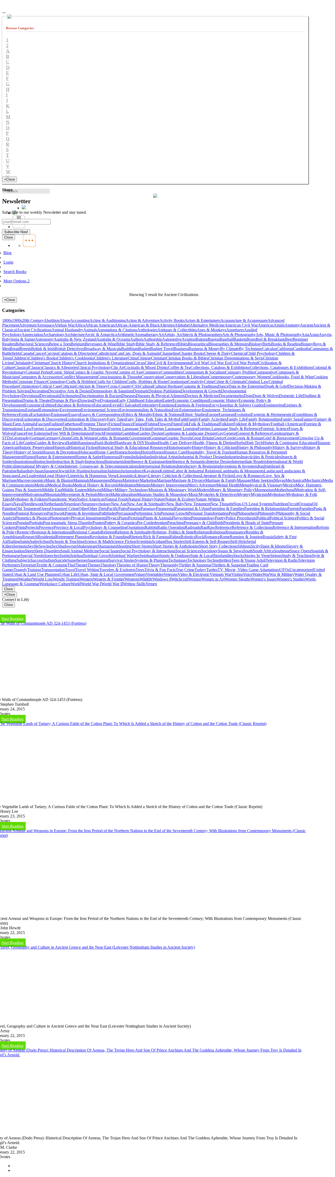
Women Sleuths (237, 579)
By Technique (250, 348)
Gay (220, 433)
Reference (223, 527)
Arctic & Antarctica (101, 334)
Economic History (223, 400)
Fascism (42, 424)
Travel (70, 569)
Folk (185, 424)
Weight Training (66, 579)
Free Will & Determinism (71, 433)
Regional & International (51, 532)
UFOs (284, 569)
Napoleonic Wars (62, 499)
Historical (61, 447)
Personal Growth (174, 513)
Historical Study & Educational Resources (132, 447)
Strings (276, 555)
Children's (20, 358)
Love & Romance (248, 475)
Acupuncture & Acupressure (243, 320)
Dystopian (108, 400)
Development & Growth (201, 391)
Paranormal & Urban (192, 508)
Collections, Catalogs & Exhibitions (220, 367)
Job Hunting (80, 471)
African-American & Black (137, 325)
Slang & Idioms (273, 546)
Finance (126, 424)
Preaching (175, 522)
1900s (17, 320)
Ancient (306, 325)
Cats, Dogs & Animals (141, 353)
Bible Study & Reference (156, 344)
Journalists (98, 471)
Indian (145, 457)
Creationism (178, 381)
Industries (233, 457)
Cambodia (301, 348)
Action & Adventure (142, 320)
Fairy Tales (116, 419)
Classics (35, 367)
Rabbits (151, 527)
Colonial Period (39, 372)
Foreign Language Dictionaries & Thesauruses (69, 428)
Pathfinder (107, 513)
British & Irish (43, 348)
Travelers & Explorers (117, 569)
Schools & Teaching (67, 541)
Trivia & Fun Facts (160, 569)
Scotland (159, 541)
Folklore (226, 424)
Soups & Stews (230, 551)
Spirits (64, 555)
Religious (217, 532)
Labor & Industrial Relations (196, 471)
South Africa (263, 551)
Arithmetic (126, 334)
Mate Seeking (262, 480)
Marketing (148, 480)
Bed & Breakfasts (270, 339)
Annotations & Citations (117, 330)
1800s (7, 320)
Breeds (25, 348)
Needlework (33, 504)
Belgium (78, 344)
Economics (33, 405)
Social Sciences (188, 551)
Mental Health (228, 485)
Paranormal (165, 508)
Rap (203, 527)
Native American (91, 499)
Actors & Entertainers (202, 320)
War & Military (281, 574)
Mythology (277, 494)
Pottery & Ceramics (120, 522)
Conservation (152, 377)
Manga (116, 480)
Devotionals (50, 395)
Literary (141, 475)
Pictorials (135, 518)
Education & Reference (74, 405)
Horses (158, 452)
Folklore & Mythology (252, 424)
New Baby (175, 504)
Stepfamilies (223, 555)
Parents (293, 508)
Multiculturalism (123, 494)
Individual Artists (164, 457)
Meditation (127, 485)
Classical (21, 367)
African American (100, 325)
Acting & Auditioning (108, 320)
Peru (232, 513)
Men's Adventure (202, 485)
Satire (34, 541)
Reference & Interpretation (294, 527)
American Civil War (241, 325)
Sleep (29, 551)
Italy (30, 471)
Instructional (95, 461)
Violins (237, 574)
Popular (22, 522)
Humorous (110, 457)
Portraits (36, 522)
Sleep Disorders (47, 551)
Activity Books (172, 320)
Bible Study (126, 344)
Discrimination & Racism (100, 395)
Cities (149, 363)
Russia (268, 537)
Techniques (177, 560)
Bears (251, 339)
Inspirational (24, 461)
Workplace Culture (55, 584)
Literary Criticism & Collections (174, 475)
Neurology (72, 504)
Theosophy (169, 565)
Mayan (280, 480)
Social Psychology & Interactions (147, 551)
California (285, 348)
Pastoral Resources (31, 513)
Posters (98, 522)
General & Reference (254, 433)
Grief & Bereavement (280, 438)
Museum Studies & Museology (162, 494)
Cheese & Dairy (217, 353)
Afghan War (64, 325)
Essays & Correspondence (101, 414)
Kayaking (151, 471)
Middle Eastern (74, 490)
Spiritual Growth (97, 555)
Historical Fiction (83, 447)
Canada (27, 353)
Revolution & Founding (109, 537)
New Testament (197, 504)
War (266, 574)
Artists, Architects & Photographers (193, 334)
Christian (158, 358)
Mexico (289, 485)
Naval (18, 504)
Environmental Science (100, 410)
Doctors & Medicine (202, 395)
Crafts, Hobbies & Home (147, 381)
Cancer (39, 353)
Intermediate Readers (249, 461)
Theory (154, 565)
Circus (139, 363)
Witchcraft (179, 579)
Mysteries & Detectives (218, 494)
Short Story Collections (218, 546)
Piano (123, 518)
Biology (255, 344)
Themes (93, 565)
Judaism (114, 471)
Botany (307, 344)
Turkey (200, 569)
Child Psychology (261, 353)
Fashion (55, 424)
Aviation (189, 339)
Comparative (265, 372)
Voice (248, 574)
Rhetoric (136, 537)
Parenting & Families (226, 508)
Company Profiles (240, 372)
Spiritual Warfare (125, 555)
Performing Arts (147, 513)
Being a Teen (60, 344)
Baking (202, 339)
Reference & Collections (252, 527)
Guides (29, 442)
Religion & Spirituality (133, 532)
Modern (203, 490)
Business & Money (204, 348)
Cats (119, 353)
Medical (41, 485)
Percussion (125, 513)
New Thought (221, 504)
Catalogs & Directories (77, 353)
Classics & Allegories (60, 367)
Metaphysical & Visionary (261, 485)
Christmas (40, 363)
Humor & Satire (88, 457)
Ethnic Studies (194, 414)
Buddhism (129, 348)
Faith (183, 419)
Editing (49, 405)
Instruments (114, 461)
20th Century (33, 320)
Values (140, 574)
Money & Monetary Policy (232, 490)
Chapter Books (191, 353)
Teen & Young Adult (248, 560)
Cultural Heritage (167, 386)
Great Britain (202, 438)
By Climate (229, 348)
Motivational (34, 494)
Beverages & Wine (100, 344)
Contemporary (220, 377)
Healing (151, 442)
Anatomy (292, 325)
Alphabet (182, 325)
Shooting (123, 546)
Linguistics (126, 475)
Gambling (129, 433)
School (45, 541)
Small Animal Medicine (79, 551)
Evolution (242, 414)
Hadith (71, 442)
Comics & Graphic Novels (95, 372)
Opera (45, 508)
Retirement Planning (73, 537)
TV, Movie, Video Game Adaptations (248, 569)
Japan (39, 471)
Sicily (255, 546)
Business (181, 348)
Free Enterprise (38, 433)
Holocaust (87, 452)
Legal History (56, 475)
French (98, 433)
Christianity (22, 363)
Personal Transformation (208, 513)
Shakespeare (87, 546)
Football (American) (287, 424)
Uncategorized (301, 569)
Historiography (179, 447)
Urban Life (68, 574)
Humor (29, 457)
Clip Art (117, 367)
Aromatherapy (146, 334)
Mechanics (313, 480)
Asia (305, 334)
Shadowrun (67, 546)
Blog (7, 253)
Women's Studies (291, 579)
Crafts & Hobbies (80, 381)
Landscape (273, 471)
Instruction (43, 461)
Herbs (240, 442)
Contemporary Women (251, 377)
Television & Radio (282, 560)
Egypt (115, 405)
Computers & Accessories (40, 377)
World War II (112, 584)
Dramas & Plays (64, 400)
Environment (70, 410)
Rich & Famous (156, 537)
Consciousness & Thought (119, 377)
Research (29, 537)
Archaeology (53, 334)
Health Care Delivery (175, 442)
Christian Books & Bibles (187, 358)
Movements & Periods (79, 494)
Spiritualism (149, 555)
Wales (258, 574)
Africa (80, 325)
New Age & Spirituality (146, 504)
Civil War (200, 363)
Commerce (152, 372)
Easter (167, 400)
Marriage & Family (221, 480)
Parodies (306, 508)
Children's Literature (111, 358)
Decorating (39, 391)
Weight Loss (42, 579)
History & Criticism (220, 447)
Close (8, 589)
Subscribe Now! (16, 232)
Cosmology (56, 381)
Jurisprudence (132, 471)
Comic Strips (62, 372)
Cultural (146, 386)
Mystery (244, 494)
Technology (197, 560)
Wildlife (146, 579)
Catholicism (106, 353)
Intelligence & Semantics (186, 461)
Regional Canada (86, 532)
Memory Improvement (169, 485)
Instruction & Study (68, 461)
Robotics (188, 537)
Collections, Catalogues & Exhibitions (281, 367)
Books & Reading (286, 344)
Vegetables (155, 574)
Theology (108, 565)
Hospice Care (175, 452)
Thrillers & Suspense (229, 565)
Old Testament (28, 508)
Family (193, 419)
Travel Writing (87, 569)
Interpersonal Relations (158, 466)
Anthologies (147, 330)
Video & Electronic (194, 574)
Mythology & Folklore (29, 499)
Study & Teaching (297, 555)
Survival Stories (122, 560)
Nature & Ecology (180, 499)
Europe (212, 414)
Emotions (167, 405)
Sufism (49, 560)
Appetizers (235, 330)
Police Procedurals (241, 518)
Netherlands (54, 504)
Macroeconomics (31, 480)
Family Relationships (263, 419)
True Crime (185, 569)
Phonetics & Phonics (32, 518)
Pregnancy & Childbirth (203, 522)
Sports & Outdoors (174, 555)
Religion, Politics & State (173, 532)
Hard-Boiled (105, 442)
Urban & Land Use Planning (35, 574)
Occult (293, 504)
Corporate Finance (31, 381)
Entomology (49, 410)
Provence (46, 527)
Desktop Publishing (164, 391)
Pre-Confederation (152, 522)
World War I (91, 584)
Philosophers (247, 513)
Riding (175, 537)
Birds (266, 344)
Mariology (131, 480)
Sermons (20, 546)
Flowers (164, 424)
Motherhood (285, 490)
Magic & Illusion (59, 480)
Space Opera (300, 551)
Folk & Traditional (204, 424)
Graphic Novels (179, 438)
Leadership (35, 475)
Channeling (169, 353)
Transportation (53, 569)
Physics (112, 518)
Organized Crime (64, 508)
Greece (219, 438)
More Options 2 (16, 281)
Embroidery (149, 405)
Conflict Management (79, 377)
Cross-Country (120, 386)
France (20, 433)
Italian (22, 471)
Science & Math (97, 541)
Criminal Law (257, 381)
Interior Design (219, 461)
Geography (21, 438)
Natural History (141, 499)
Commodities (172, 372)
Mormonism (264, 490)
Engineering (274, 405)
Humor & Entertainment (55, 457)
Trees (140, 569)
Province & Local (68, 527)
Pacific (112, 508)
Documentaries (231, 395)
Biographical (198, 344)
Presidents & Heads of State (246, 522)
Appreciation (32, 334)
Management (100, 480)
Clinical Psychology (94, 367)
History (198, 447)
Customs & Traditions (200, 386)
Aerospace (45, 325)
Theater (81, 565)
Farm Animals (24, 424)
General (230, 433)
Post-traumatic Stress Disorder (68, 522)
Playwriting (181, 518)
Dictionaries (70, 395)
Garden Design (150, 433)
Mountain (53, 494)
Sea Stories (175, 541)
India (135, 457)
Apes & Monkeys (211, 330)
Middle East (52, 490)
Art (161, 334)
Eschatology (41, 414)
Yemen (151, 584)
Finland (139, 424)
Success (36, 560)
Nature (159, 499)
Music (193, 494)
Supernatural (98, 560)
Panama (134, 508)
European (226, 414)
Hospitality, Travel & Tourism (210, 452)
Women (194, 579)
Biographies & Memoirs (229, 344)
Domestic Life (291, 395)
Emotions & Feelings (192, 405)
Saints (25, 541)
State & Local (201, 555)
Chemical (239, 353)
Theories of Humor (132, 565)
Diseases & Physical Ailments (160, 395)
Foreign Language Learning (174, 428)
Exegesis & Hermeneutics (272, 414)
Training (34, 569)
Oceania (305, 504)
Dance (223, 386)
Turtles (211, 569)
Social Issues (109, 551)
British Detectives (69, 348)
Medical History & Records (95, 485)
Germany (51, 438)
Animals (90, 330)
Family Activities (213, 419)
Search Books (14, 271)
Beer (289, 339)
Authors (136, 339)
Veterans (171, 574)
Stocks (238, 555)
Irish (267, 466)
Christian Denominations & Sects (235, 358)
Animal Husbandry (67, 330)
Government (139, 438)
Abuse (64, 320)
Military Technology (131, 490)
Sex (54, 546)
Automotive (172, 339)
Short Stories (142, 546)
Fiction (114, 424)
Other (83, 508)
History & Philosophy (255, 447)
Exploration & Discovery (86, 419)
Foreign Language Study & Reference (229, 428)
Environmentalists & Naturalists (145, 410)
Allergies (167, 325)
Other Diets (97, 508)
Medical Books (60, 485)
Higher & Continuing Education (289, 442)
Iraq (261, 466)
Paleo (122, 508)
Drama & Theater (36, 400)
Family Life (236, 419)
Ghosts (65, 438)
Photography (60, 518)
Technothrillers (219, 560)
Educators (101, 405)
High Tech (254, 442)
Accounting (80, 320)
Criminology (29, 386)
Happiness (86, 442)
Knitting (166, 471)
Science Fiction (123, 541)
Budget (144, 348)
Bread (15, 348)
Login (8, 262)
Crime (209, 381)
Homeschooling (128, 452)
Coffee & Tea (179, 367)
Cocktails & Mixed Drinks (146, 367)
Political (263, 518)
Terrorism (28, 565)
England (32, 410)
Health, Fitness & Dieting (214, 442)
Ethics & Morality (138, 414)
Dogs (248, 395)
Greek (230, 438)
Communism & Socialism (204, 372)
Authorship (152, 339)
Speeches (51, 555)
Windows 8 (162, 579)
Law (22, 475)
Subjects (23, 560)
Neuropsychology (96, 504)
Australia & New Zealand (75, 339)
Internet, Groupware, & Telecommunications (102, 466)
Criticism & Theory (92, 386)
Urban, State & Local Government (106, 574)
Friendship (112, 433)
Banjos (213, 339)
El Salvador (129, 405)
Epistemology (190, 410)
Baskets (239, 339)
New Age (119, 504)
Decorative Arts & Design (69, 391)
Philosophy (267, 513)
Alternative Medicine (207, 325)
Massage (244, 480)
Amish (278, 325)
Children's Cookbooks (75, 358)
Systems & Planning (151, 560)
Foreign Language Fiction (129, 428)
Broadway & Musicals (102, 348)
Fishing (152, 424)
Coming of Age (130, 372)
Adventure (28, 325)
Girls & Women (84, 438)
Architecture (74, 334)
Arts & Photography (239, 334)
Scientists (144, 541)
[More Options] (29, 247)
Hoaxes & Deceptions (60, 452)
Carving (51, 353)
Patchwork (56, 513)
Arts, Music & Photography (279, 334)
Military (108, 490)
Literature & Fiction (217, 475)
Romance (212, 537)
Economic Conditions (190, 400)
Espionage (59, 414)
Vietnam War (220, 574)
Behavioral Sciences (32, 344)
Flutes (176, 424)
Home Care (105, 452)
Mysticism (259, 494)
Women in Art (213, 579)
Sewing (45, 546)
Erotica (25, 414)
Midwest (94, 490)
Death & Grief (276, 386)
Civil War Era (219, 363)
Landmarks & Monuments (242, 471)
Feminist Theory (94, 424)
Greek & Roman (249, 438)
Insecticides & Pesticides (261, 457)
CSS (136, 386)
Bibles (182, 344)
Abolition (51, 320)
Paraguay (148, 508)
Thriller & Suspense (195, 565)
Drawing (85, 400)
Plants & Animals (157, 518)
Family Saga (291, 419)
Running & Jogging (246, 537)
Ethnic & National (168, 414)
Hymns (125, 457)
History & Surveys (288, 447)
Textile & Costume (51, 565)
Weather (25, 579)
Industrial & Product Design (201, 457)
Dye (96, 400)
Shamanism (106, 546)
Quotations (136, 527)
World (76, 584)
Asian (314, 334)
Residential (46, 537)
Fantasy (308, 419)
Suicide (61, 560)
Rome (225, 537)
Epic (175, 410)
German (37, 438)
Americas (265, 325)
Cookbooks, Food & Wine (292, 377)
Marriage (164, 480)
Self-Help (239, 541)
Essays (74, 414)
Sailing (14, 541)
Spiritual (77, 555)
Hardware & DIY (130, 442)
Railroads (192, 527)
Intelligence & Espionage (145, 461)
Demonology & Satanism (112, 391)
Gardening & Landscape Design (189, 433)
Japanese (51, 471)
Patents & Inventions (82, 513)
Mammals (81, 480)
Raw (211, 527)
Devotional (30, 395)
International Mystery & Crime (39, 466)
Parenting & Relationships (265, 508)
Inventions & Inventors (239, 466)
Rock (199, 537)
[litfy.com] (155, 196)
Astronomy (44, 339)
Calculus (269, 348)
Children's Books (43, 358)
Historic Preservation (35, 447)
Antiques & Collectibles (177, 330)
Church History (61, 363)
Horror (146, 452)
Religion (108, 532)
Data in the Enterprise (246, 386)
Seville (33, 546)
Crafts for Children (110, 381)
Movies (104, 494)
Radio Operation (171, 527)
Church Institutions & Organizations (104, 363)
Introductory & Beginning (198, 466)
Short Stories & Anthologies (176, 546)
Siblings (244, 546)
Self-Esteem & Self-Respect (208, 541)
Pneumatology (203, 518)
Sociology (209, 551)
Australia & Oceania (113, 339)
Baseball (226, 339)
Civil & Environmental (173, 363)
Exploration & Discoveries (43, 419)
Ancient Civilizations (34, 330)
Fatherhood (71, 424)
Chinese (144, 358)
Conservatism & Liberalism (185, 377)
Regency (24, 532)
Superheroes (77, 560)
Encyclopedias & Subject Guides (236, 405)
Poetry (220, 518)
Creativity (196, 381)
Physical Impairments (88, 518)
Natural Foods (116, 499)
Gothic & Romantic (113, 438)
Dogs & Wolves (266, 395)
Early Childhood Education (139, 400)
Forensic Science (275, 428)
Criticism (68, 386)
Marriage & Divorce (188, 480)
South (248, 551)
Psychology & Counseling (105, 527)
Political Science (283, 518)
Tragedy (20, 569)
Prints (20, 527)
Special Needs (32, 555)
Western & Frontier (109, 579)
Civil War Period (244, 363)
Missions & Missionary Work (172, 490)
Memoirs (143, 485)
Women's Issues (263, 579)
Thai (71, 565)
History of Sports (28, 452)
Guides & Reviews (50, 442)
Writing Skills (134, 584)
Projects (31, 527)
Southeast (282, 551)
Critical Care (50, 386)
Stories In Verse (257, 555)
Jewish (64, 471)
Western (86, 579)
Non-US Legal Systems (253, 504)
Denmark (140, 391)
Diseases (128, 395)
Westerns (132, 579)
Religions (202, 532)
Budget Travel (162, 348)
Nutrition (280, 504)
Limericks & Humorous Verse (92, 475)
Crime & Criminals (229, 381)
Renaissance (235, 532)
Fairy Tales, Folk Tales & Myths (152, 419)
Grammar (158, 438)
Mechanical (295, 480)
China (133, 358)
